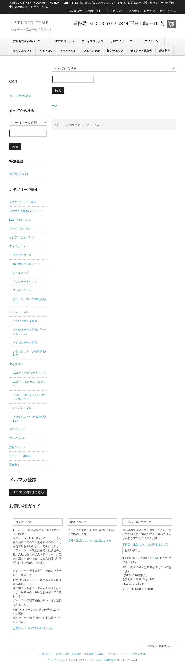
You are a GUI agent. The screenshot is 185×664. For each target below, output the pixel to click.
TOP (55, 106)
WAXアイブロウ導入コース (29, 373)
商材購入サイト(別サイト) (84, 10)
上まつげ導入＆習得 (25, 320)
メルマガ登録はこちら (28, 492)
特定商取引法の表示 (94, 654)
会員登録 (133, 10)
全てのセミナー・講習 (22, 202)
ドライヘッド (68, 50)
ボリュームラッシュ (25, 281)
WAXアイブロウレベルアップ (29, 384)
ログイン (149, 10)
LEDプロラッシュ (63, 41)
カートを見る (168, 10)
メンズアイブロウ (23, 407)
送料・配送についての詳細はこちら (89, 540)
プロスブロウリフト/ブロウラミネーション (29, 397)
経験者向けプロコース (26, 263)
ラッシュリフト (22, 50)
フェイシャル (91, 50)
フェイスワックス (92, 41)
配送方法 (76, 654)
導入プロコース (22, 255)
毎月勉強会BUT (18, 173)
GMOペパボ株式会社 (105, 660)
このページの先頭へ (160, 646)
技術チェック (115, 50)
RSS (135, 654)
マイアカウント (114, 10)
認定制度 (164, 50)
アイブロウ (46, 50)
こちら (156, 558)
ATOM (143, 654)
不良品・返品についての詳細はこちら (145, 544)
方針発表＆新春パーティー (29, 41)
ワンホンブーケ (22, 290)
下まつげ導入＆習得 (25, 342)
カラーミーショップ (57, 660)
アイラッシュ (153, 41)
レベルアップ (21, 272)
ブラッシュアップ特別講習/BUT (29, 301)
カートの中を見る (20, 96)
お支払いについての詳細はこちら (33, 628)
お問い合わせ (46, 654)
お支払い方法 (62, 654)
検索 (58, 90)
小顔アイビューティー (124, 41)
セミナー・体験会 (141, 50)
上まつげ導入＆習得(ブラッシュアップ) (29, 331)
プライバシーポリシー (118, 654)
